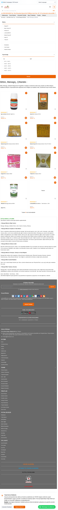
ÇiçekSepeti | (31, 319)
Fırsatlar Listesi (4, 398)
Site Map (3, 433)
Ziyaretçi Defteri (4, 364)
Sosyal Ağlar (3, 362)
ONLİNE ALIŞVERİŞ (28, 464)
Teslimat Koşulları (4, 374)
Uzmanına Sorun (4, 344)
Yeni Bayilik (3, 449)
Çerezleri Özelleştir (7, 507)
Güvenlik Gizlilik (4, 383)
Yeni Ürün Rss (4, 437)
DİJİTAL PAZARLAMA (28, 472)
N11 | (20, 319)
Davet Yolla (3, 409)
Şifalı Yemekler (4, 424)
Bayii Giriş (3, 452)
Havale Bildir (3, 456)
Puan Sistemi (12, 15)
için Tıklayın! (11, 331)
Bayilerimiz (3, 353)
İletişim (44, 15)
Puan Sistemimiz (4, 402)
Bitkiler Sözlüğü (4, 428)
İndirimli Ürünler (4, 395)
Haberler (3, 360)
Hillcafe (2, 203)
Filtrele (28, 76)
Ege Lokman (3, 114)
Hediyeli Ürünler (4, 400)
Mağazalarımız (4, 355)
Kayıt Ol (52, 286)
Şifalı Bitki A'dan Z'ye (11, 17)
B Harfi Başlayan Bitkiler (21, 17)
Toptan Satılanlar (4, 404)
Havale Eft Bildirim (5, 385)
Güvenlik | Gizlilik (22, 15)
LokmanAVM (33, 203)
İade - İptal (3, 376)
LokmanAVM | (24, 319)
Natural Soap (4, 143)
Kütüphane (3, 414)
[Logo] (11, 7)
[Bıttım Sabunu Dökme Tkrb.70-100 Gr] (43, 131)
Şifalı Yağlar (3, 421)
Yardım (39, 15)
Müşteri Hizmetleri (5, 388)
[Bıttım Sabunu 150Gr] (14, 161)
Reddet (6, 502)
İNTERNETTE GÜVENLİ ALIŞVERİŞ (28, 468)
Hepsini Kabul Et (19, 507)
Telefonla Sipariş (4, 357)
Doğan (2, 173)
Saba (31, 114)
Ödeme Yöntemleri (5, 372)
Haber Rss (3, 435)
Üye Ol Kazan (4, 393)
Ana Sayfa (3, 17)
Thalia (31, 173)
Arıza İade (3, 458)
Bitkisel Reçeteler (4, 426)
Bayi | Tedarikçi (32, 15)
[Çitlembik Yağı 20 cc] (14, 101)
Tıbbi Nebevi (4, 417)
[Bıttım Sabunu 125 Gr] (43, 101)
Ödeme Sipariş (4, 370)
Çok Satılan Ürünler (5, 407)
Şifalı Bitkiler (3, 419)
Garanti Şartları (4, 379)
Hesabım (3, 454)
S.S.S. (2, 341)
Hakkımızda (5, 15)
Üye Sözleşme (4, 443)
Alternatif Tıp (4, 430)
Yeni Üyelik (3, 445)
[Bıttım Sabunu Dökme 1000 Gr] (14, 131)
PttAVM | (36, 319)
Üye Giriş (3, 447)
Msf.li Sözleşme (4, 381)
